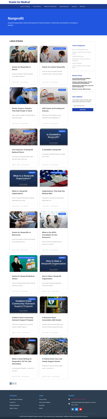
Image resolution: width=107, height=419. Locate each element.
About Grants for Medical (16, 399)
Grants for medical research (79, 52)
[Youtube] (80, 409)
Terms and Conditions (44, 402)
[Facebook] (72, 409)
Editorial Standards (14, 405)
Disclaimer (42, 405)
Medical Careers (81, 65)
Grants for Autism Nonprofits (53, 67)
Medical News (76, 59)
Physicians (83, 59)
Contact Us (13, 402)
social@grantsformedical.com (79, 399)
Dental (74, 56)
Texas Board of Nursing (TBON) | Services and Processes (81, 79)
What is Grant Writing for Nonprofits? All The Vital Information (22, 361)
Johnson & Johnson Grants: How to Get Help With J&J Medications (82, 82)
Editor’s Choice (14, 408)
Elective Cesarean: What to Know (81, 89)
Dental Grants (79, 56)
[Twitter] (76, 409)
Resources (82, 6)
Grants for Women (77, 63)
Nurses (74, 49)
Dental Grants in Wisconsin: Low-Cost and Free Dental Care (82, 86)
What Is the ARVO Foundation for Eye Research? (49, 234)
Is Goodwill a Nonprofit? (51, 150)
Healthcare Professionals (50, 6)
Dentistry (74, 65)
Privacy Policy (43, 399)
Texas (86, 49)
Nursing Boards (81, 49)
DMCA (41, 408)
